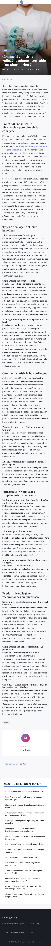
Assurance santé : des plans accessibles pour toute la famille (23, 871)
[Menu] (29, 2)
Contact (30, 932)
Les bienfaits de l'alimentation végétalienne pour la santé (23, 863)
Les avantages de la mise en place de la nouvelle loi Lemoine (25, 837)
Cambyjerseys (10, 917)
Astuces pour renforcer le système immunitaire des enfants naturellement (25, 814)
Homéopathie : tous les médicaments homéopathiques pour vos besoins (20, 829)
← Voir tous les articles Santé (15, 764)
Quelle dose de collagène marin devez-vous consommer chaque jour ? (23, 879)
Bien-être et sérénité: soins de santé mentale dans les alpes (23, 798)
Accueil (5, 79)
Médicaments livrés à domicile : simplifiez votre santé (25, 806)
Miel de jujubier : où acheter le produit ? (22, 857)
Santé (6, 50)
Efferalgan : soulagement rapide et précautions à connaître (25, 821)
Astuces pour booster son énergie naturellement (25, 844)
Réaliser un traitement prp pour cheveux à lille (24, 791)
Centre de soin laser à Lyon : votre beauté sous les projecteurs (24, 895)
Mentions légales (17, 932)
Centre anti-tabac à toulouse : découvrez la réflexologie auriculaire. (23, 887)
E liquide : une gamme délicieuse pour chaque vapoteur (24, 850)
